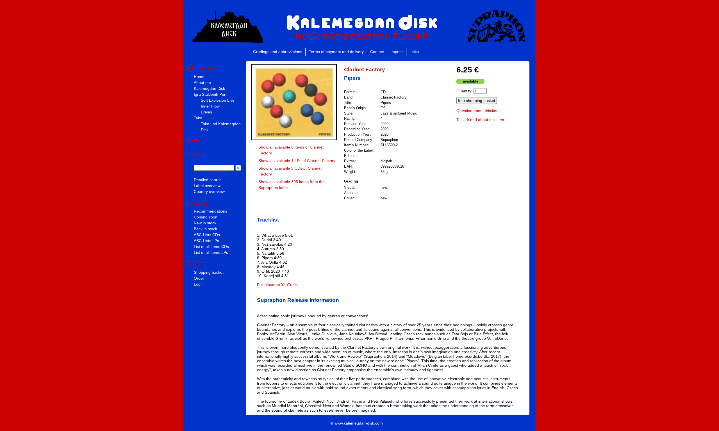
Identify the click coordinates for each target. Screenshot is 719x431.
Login (199, 284)
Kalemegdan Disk (209, 88)
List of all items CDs (211, 246)
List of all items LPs (211, 252)
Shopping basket (209, 272)
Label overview (207, 185)
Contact (377, 51)
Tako (198, 118)
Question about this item (478, 110)
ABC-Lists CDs (207, 234)
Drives (206, 112)
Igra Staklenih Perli (210, 94)
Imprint (396, 51)
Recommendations (210, 211)
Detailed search (208, 179)
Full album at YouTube (277, 284)
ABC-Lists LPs (206, 240)
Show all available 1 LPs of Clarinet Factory (296, 160)
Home (199, 76)
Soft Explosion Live (218, 100)
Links (414, 51)
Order (199, 278)
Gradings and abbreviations (277, 51)
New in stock (205, 223)
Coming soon (205, 217)
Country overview (209, 191)
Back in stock (205, 229)
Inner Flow (210, 106)
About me (202, 82)
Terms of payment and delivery (336, 51)
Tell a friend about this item (480, 119)
